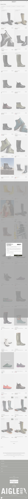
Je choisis (10, 255)
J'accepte (18, 255)
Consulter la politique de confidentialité (10, 253)
